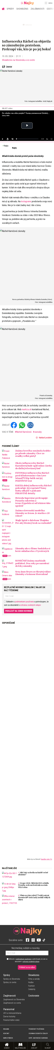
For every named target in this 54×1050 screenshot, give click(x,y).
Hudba (30, 982)
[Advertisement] (27, 739)
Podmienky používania (36, 1029)
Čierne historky (9, 1016)
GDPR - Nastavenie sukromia (38, 1038)
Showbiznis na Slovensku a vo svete (18, 60)
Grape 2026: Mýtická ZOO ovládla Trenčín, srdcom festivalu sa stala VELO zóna (33, 885)
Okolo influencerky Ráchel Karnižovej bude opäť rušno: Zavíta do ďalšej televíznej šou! (33, 466)
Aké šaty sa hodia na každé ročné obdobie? (33, 874)
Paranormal (8, 1009)
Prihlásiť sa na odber (27, 967)
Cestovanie (33, 995)
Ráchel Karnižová (24, 432)
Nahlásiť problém (45, 437)
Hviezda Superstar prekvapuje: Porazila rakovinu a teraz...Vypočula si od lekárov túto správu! (32, 502)
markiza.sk (26, 409)
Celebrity (31, 989)
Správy (10, 8)
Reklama (6, 1029)
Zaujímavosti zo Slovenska (14, 999)
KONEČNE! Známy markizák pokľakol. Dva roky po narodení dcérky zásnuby (32, 563)
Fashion (31, 986)
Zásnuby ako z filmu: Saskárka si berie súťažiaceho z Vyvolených (32, 549)
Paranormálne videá (11, 1020)
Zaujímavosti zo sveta (12, 1003)
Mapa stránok (8, 1038)
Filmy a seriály (34, 979)
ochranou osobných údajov (30, 605)
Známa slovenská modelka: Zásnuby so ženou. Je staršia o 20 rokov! (32, 513)
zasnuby (38, 432)
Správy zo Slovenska (11, 979)
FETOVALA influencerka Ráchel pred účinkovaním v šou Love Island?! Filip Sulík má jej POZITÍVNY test (32, 477)
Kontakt (6, 1033)
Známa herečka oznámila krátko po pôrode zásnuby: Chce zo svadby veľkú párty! (32, 453)
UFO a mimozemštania (12, 1013)
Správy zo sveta (9, 982)
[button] (45, 3)
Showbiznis (22, 8)
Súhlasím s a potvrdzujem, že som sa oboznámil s (27, 960)
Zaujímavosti (37, 8)
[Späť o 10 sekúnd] (7, 139)
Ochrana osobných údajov (38, 1033)
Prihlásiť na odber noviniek (18, 611)
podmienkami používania (24, 601)
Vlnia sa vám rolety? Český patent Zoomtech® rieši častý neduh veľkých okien (34, 897)
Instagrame (26, 201)
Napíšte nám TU (46, 859)
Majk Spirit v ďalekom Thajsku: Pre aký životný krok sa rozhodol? (33, 521)
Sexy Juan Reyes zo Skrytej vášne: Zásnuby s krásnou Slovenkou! (33, 573)
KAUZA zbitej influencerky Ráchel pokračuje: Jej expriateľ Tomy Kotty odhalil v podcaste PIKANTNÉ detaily (33, 489)
